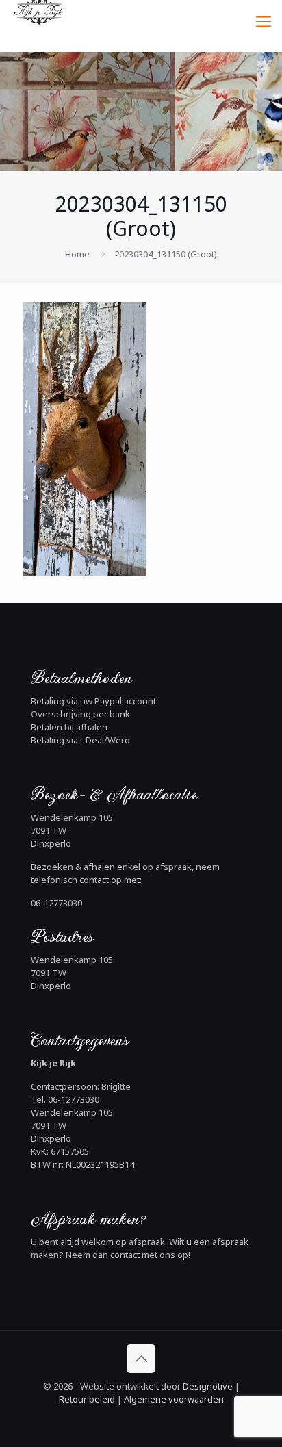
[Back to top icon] (141, 1358)
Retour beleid (87, 1399)
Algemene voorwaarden (173, 1399)
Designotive (208, 1386)
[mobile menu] (263, 20)
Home (77, 254)
